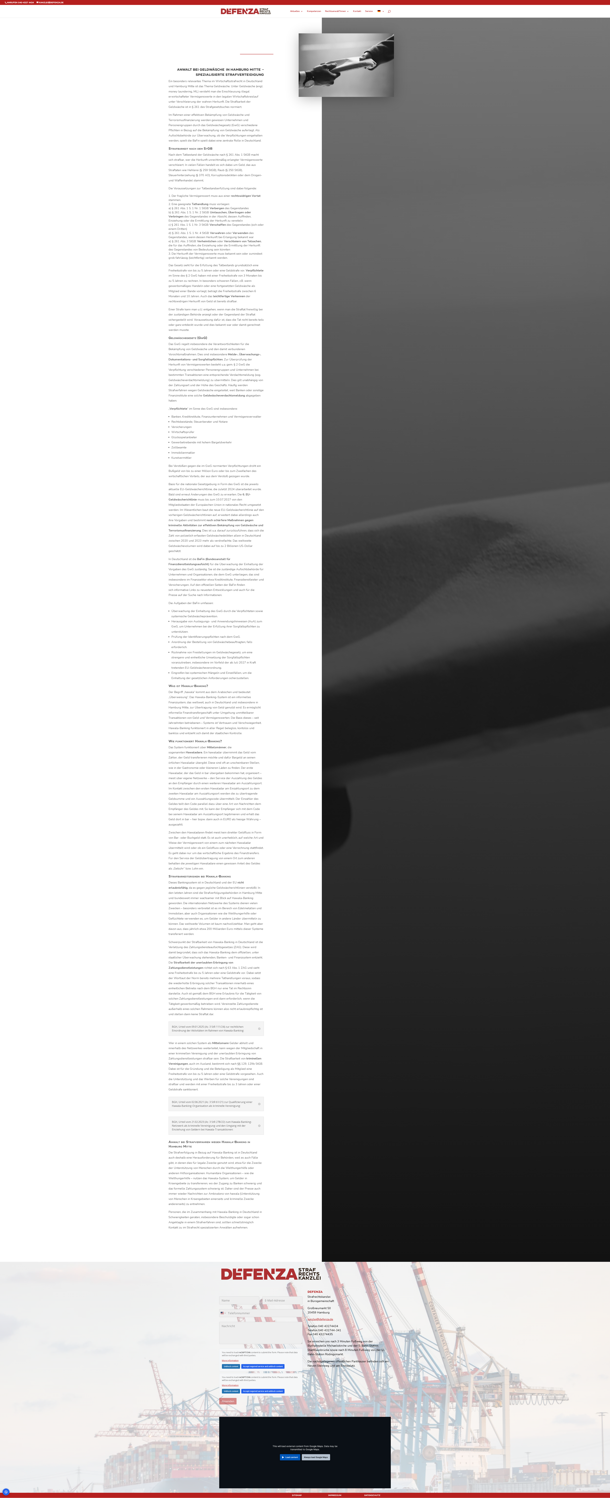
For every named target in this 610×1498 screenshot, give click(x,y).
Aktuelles (295, 11)
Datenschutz (372, 1495)
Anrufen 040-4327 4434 (20, 2)
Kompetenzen (314, 11)
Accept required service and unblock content (263, 1366)
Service (369, 11)
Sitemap (297, 1495)
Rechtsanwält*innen (335, 11)
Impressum (334, 1495)
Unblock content (231, 1366)
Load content (291, 1457)
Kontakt (357, 11)
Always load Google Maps (316, 1457)
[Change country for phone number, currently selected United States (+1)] (223, 1313)
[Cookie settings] (6, 1491)
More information (230, 1360)
